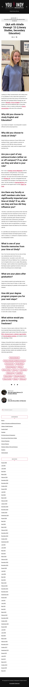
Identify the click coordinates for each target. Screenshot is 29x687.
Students (3, 449)
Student (16, 379)
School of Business (5, 441)
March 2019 (3, 662)
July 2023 (3, 544)
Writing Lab (7, 178)
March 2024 (3, 527)
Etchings (21, 366)
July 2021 (3, 600)
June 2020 (3, 632)
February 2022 (4, 585)
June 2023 (3, 547)
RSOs (2, 334)
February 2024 (4, 530)
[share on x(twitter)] (17, 384)
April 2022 (3, 580)
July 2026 (3, 465)
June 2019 (3, 656)
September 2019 (5, 650)
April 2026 (3, 471)
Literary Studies (8, 376)
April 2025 (3, 495)
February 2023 (4, 559)
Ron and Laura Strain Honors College (9, 438)
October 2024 (4, 512)
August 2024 (4, 518)
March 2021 (3, 612)
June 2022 (3, 574)
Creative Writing (19, 363)
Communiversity (9, 363)
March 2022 (3, 582)
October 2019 (4, 647)
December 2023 (4, 533)
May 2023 (3, 550)
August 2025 (4, 489)
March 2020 (3, 638)
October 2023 (4, 538)
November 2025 (4, 483)
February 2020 (4, 641)
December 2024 (4, 506)
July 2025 (3, 492)
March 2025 (3, 497)
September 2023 (5, 541)
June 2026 (3, 468)
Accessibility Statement (14, 683)
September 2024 (5, 515)
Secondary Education (19, 376)
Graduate (3, 432)
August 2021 (4, 597)
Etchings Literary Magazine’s (15, 170)
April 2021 (3, 609)
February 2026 (4, 477)
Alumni (2, 420)
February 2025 (4, 500)
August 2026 (4, 462)
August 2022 (4, 568)
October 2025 (4, 486)
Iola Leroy (15, 369)
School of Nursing (5, 444)
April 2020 (3, 635)
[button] (2, 6)
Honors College (6, 369)
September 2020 (5, 623)
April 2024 (3, 524)
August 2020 (4, 626)
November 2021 (4, 591)
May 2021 (3, 606)
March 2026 (3, 474)
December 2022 (4, 562)
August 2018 (4, 667)
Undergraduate (4, 452)
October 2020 (4, 621)
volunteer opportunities (20, 334)
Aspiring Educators (20, 182)
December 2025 (4, 480)
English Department (11, 366)
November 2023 (4, 536)
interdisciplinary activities (9, 336)
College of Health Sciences (7, 426)
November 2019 (4, 644)
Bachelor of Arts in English (12, 102)
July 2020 (3, 629)
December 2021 (4, 588)
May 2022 (3, 577)
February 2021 (4, 615)
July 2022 (3, 571)
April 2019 (3, 659)
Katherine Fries (10, 372)
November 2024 (4, 509)
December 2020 (4, 618)
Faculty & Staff (4, 429)
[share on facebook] (14, 384)
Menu (26, 6)
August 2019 (4, 653)
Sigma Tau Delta (7, 379)
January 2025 (4, 503)
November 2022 (4, 565)
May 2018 (3, 670)
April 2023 (3, 553)
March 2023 (3, 556)
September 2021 (5, 594)
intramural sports (9, 334)
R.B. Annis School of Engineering (8, 435)
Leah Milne (19, 372)
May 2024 (3, 521)
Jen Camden (23, 369)
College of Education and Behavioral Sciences (15, 360)
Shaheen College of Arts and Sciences (9, 446)
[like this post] (11, 384)
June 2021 (3, 603)
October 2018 (4, 665)
